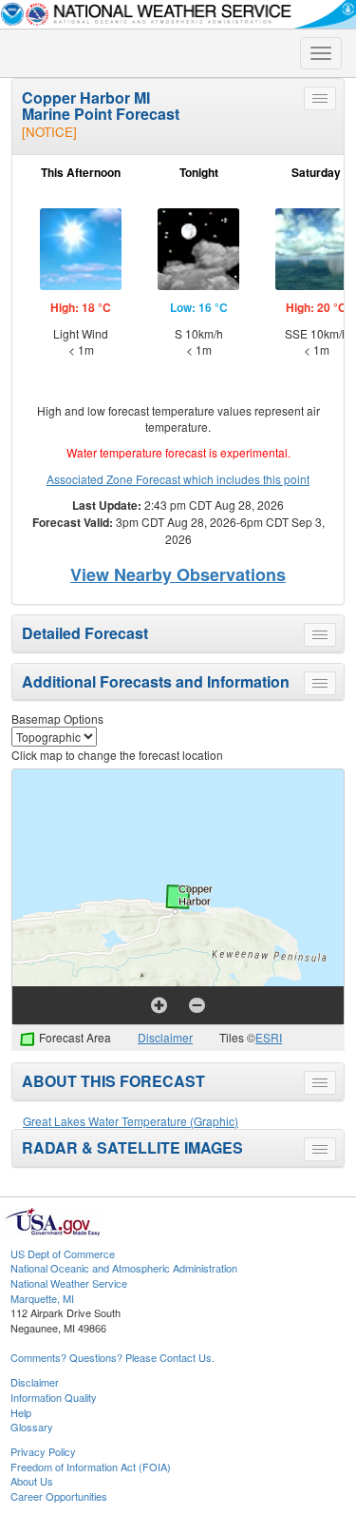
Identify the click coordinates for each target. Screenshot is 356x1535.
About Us (31, 1480)
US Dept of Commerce (62, 1253)
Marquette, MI (42, 1298)
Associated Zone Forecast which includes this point (178, 479)
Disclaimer (165, 1037)
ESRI (268, 1037)
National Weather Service (68, 1283)
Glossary (31, 1426)
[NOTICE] (49, 132)
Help (20, 1412)
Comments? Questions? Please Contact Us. (112, 1357)
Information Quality (53, 1397)
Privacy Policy (43, 1451)
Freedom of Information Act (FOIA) (90, 1466)
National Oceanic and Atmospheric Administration (123, 1267)
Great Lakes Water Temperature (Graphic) (130, 1121)
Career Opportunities (58, 1496)
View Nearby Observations (178, 574)
